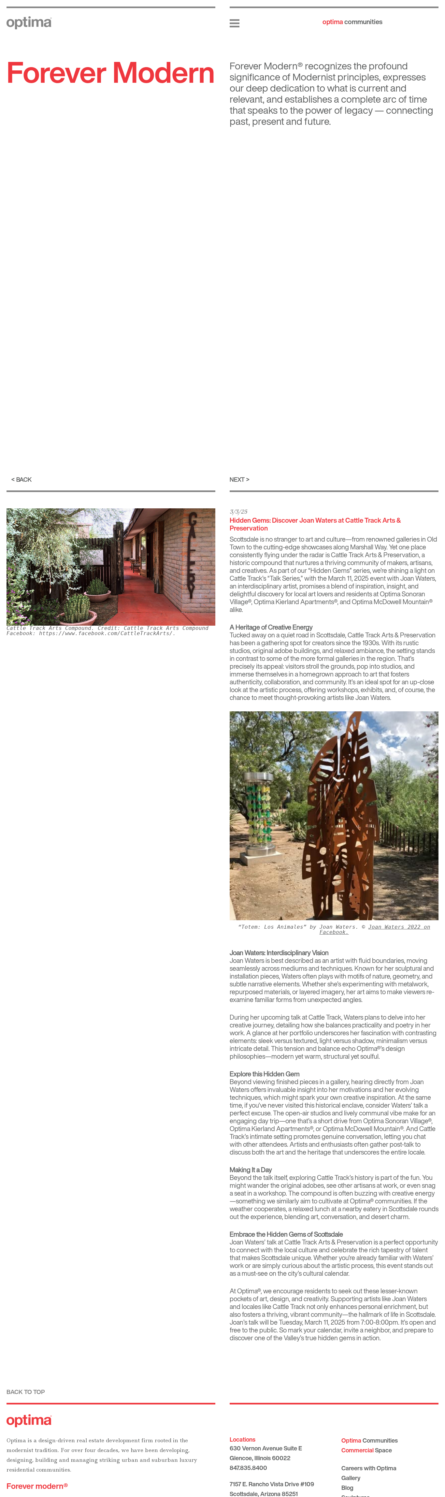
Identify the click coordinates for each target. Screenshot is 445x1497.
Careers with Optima (368, 1468)
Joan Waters (247, 960)
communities (352, 21)
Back (24, 479)
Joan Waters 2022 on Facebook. (375, 929)
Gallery (350, 1478)
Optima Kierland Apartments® (295, 601)
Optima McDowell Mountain (390, 601)
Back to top (26, 1392)
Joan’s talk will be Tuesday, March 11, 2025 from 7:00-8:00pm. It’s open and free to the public (333, 1326)
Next (237, 479)
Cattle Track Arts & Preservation (375, 555)
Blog (347, 1487)
